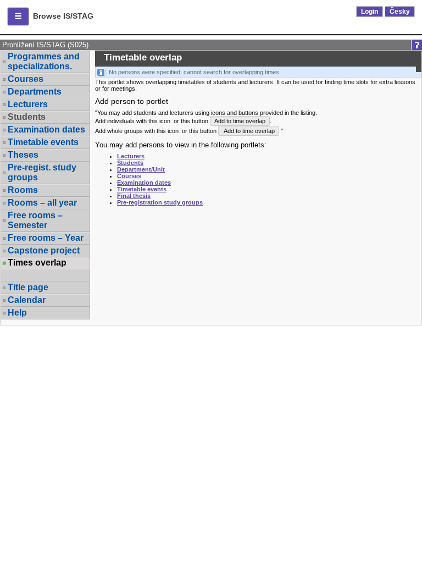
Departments (35, 91)
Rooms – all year (42, 202)
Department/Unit (141, 169)
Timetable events (43, 142)
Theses (23, 154)
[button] (18, 16)
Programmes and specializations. (44, 61)
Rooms (23, 190)
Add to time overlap (239, 121)
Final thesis (134, 195)
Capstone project (44, 250)
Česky (400, 11)
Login (369, 11)
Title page (28, 287)
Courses (25, 79)
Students (130, 162)
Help (17, 312)
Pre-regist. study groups (42, 172)
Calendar (27, 300)
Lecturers (28, 104)
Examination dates (46, 129)
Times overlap (37, 263)
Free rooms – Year (46, 237)
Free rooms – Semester (35, 220)
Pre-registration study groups (160, 202)
